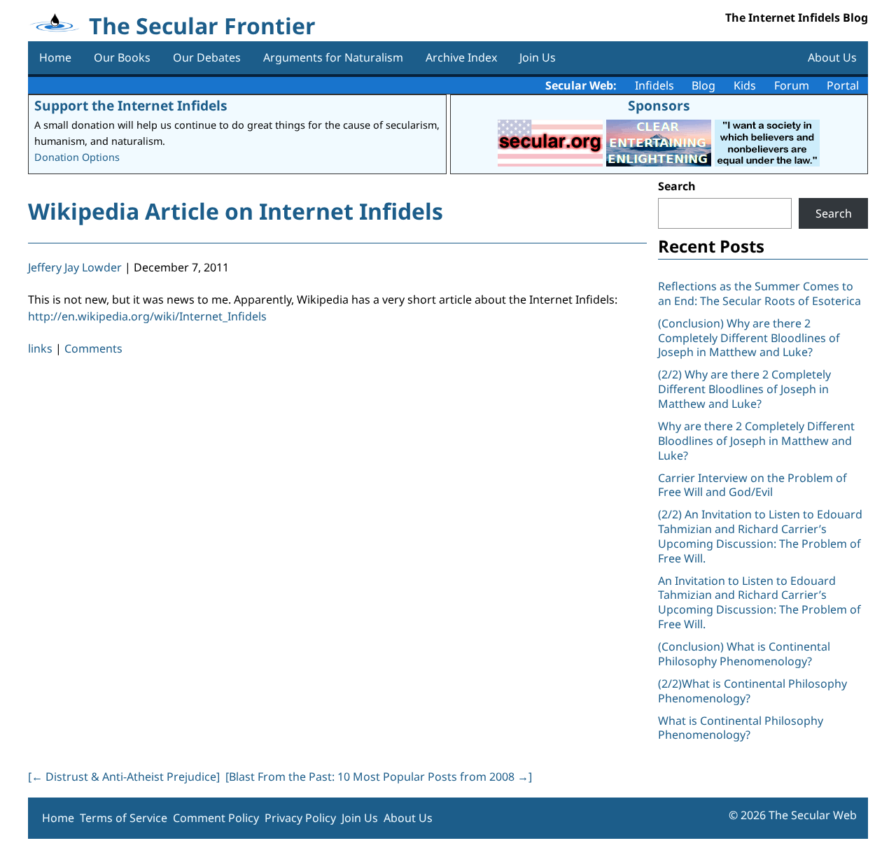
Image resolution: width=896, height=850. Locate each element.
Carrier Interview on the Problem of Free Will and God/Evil (752, 485)
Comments (93, 348)
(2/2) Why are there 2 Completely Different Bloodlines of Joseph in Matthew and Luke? (744, 389)
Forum (791, 85)
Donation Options (77, 157)
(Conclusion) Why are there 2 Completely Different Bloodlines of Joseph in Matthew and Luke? (749, 338)
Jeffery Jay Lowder (75, 267)
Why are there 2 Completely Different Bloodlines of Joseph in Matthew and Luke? (756, 440)
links (40, 348)
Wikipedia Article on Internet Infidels (235, 211)
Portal (843, 85)
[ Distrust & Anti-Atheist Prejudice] (124, 776)
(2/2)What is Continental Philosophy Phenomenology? (752, 691)
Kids (745, 85)
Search (677, 186)
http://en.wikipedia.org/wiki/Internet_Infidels (147, 316)
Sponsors (659, 105)
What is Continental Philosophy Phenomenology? (740, 728)
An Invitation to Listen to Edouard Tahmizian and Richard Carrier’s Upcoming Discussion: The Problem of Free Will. (759, 602)
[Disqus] (337, 560)
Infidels (654, 85)
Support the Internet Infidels (130, 105)
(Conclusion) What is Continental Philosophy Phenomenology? (744, 654)
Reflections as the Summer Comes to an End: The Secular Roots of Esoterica (759, 293)
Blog (703, 85)
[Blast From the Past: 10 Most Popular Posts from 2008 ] (378, 776)
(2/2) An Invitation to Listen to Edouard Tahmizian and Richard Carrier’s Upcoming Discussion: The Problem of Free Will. (760, 536)
